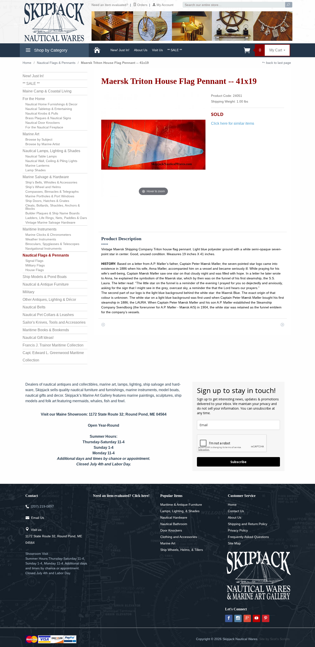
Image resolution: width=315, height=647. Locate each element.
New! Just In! (119, 50)
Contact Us (236, 511)
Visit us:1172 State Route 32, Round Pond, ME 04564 (53, 536)
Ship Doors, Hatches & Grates (47, 200)
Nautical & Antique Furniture (46, 284)
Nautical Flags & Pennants (56, 63)
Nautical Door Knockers (42, 122)
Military (28, 292)
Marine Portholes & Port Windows (49, 196)
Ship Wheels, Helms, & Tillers (181, 550)
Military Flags (35, 265)
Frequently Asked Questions (248, 537)
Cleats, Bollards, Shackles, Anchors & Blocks (52, 207)
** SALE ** (174, 50)
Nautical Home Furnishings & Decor (51, 104)
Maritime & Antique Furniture (181, 504)
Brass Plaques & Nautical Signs (48, 118)
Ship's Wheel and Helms (43, 187)
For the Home (34, 99)
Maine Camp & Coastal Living (47, 91)
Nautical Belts (34, 307)
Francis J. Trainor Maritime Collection (53, 345)
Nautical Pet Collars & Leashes (48, 315)
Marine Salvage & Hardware (46, 177)
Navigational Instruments (43, 248)
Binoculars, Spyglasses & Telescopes (52, 243)
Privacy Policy (238, 530)
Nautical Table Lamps (41, 156)
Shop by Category (50, 50)
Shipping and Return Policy (247, 524)
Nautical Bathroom (173, 524)
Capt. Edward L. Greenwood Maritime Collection (53, 356)
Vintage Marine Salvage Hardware (50, 222)
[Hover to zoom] (153, 144)
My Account (164, 5)
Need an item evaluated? (110, 5)
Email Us (37, 518)
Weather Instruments (40, 239)
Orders (141, 5)
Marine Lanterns (37, 165)
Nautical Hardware (173, 517)
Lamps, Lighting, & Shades (179, 511)
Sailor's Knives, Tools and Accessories (54, 322)
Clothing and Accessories (178, 537)
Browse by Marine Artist (42, 144)
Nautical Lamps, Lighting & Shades (51, 151)
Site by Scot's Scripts (274, 639)
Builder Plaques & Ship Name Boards (52, 213)
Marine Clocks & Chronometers (48, 234)
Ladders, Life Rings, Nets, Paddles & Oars (56, 217)
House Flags (34, 270)
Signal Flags (34, 260)
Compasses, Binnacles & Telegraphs (52, 191)
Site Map (234, 543)
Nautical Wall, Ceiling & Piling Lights (51, 160)
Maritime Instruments (39, 229)
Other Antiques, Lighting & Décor (49, 299)
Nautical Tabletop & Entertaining (48, 108)
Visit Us (157, 50)
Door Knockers (171, 530)
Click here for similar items (232, 123)
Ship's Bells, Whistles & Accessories (51, 182)
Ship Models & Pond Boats (45, 277)
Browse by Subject (38, 139)
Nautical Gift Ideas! (38, 338)
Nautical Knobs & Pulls (41, 113)
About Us (140, 50)
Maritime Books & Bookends (46, 330)
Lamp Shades (35, 170)
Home (27, 63)
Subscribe (238, 462)
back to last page (278, 63)
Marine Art (31, 134)
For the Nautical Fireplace (44, 127)
